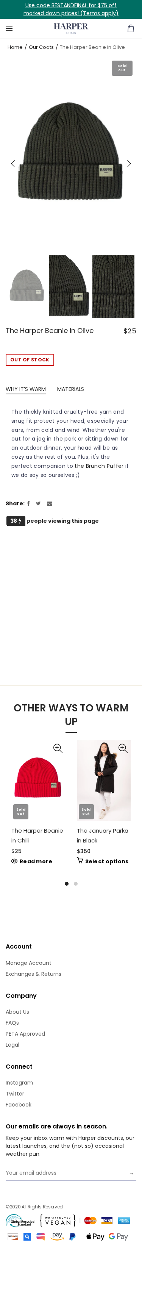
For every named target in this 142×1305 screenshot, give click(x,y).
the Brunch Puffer (99, 466)
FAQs (12, 1023)
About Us (17, 1012)
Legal (12, 1045)
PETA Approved (25, 1034)
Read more (36, 861)
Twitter (15, 1093)
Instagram (19, 1082)
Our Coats (41, 47)
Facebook (18, 1104)
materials (70, 389)
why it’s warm (26, 389)
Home (15, 47)
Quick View (59, 746)
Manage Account (28, 963)
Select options (107, 861)
